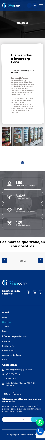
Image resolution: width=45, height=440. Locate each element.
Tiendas (5, 326)
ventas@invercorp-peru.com (19, 370)
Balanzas (6, 341)
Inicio (4, 317)
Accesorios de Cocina (11, 355)
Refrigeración (8, 346)
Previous (4, 260)
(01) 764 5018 (13, 374)
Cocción (5, 359)
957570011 (12, 379)
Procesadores (8, 350)
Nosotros (6, 322)
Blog (4, 331)
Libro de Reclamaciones (15, 394)
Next (40, 260)
